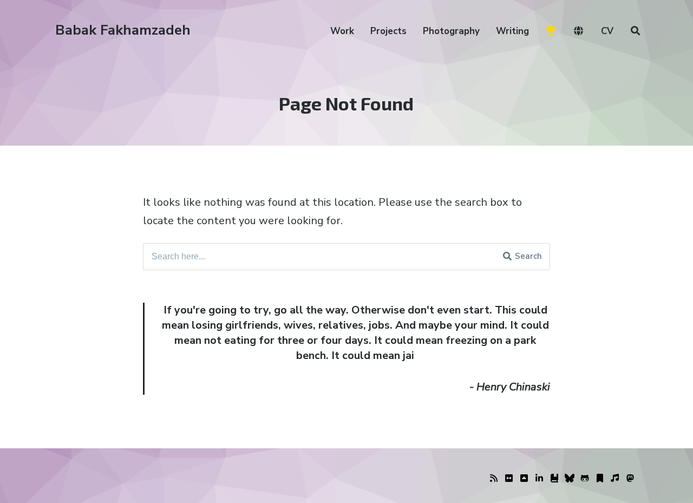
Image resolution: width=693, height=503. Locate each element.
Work (342, 31)
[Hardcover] (554, 479)
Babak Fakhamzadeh (123, 30)
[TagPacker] (599, 479)
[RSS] (493, 479)
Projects (388, 31)
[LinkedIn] (539, 479)
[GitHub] (584, 479)
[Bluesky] (569, 479)
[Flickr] (509, 479)
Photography (451, 31)
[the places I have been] (524, 479)
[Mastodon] (630, 479)
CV (607, 31)
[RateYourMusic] (615, 479)
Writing (512, 31)
